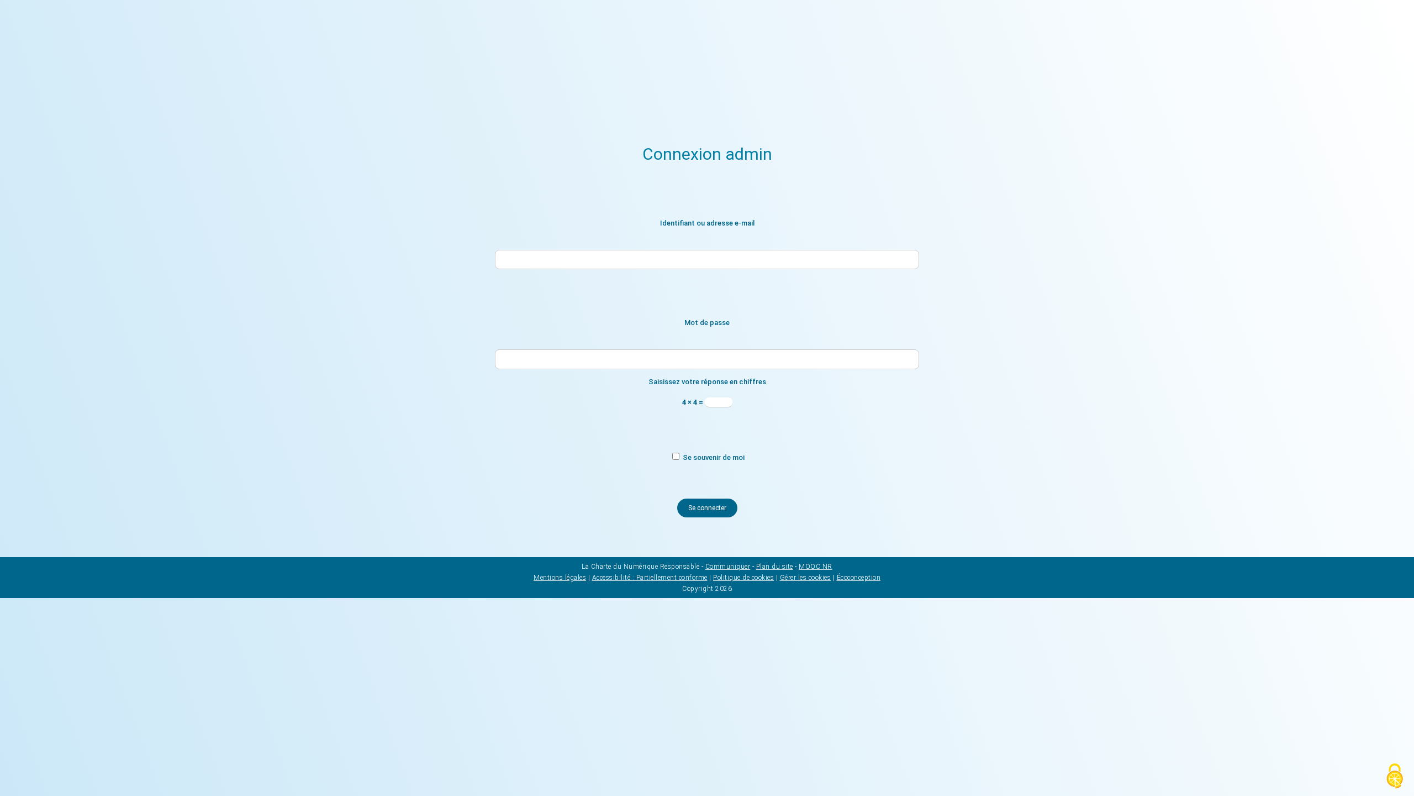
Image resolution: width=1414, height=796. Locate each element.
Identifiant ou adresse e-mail (707, 223)
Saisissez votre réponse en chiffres (707, 382)
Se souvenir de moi (713, 457)
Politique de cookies (743, 578)
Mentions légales (560, 578)
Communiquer (728, 566)
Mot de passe (707, 322)
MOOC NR (815, 566)
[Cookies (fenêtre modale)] (1394, 777)
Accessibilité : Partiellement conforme (650, 578)
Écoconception (859, 578)
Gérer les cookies (805, 578)
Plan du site (774, 566)
